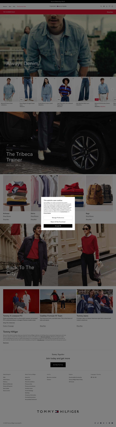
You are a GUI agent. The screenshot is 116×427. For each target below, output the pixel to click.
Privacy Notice (47, 213)
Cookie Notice (63, 211)
